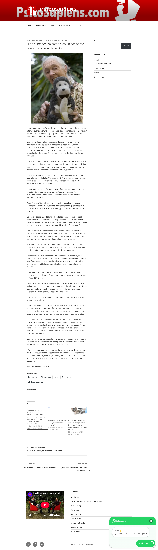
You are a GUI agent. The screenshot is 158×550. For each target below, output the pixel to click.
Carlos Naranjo (76, 506)
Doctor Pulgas (76, 514)
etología (58, 451)
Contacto (77, 25)
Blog (53, 25)
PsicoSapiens (58, 9)
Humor (96, 73)
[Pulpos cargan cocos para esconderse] (37, 418)
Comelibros (75, 510)
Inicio (28, 25)
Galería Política (76, 519)
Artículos (97, 60)
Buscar (96, 41)
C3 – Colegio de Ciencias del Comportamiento (87, 501)
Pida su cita (63, 25)
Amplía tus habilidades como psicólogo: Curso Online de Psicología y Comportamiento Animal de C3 (77, 425)
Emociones (47, 451)
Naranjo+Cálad (76, 527)
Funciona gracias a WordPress (82, 544)
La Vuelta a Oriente (78, 523)
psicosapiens (60, 40)
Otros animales (38, 447)
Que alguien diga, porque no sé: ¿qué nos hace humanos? (57, 422)
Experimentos (99, 68)
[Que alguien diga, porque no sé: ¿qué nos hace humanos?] (57, 411)
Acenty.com (75, 497)
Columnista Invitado (103, 63)
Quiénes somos (41, 25)
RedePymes (75, 532)
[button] (151, 521)
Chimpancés (35, 451)
